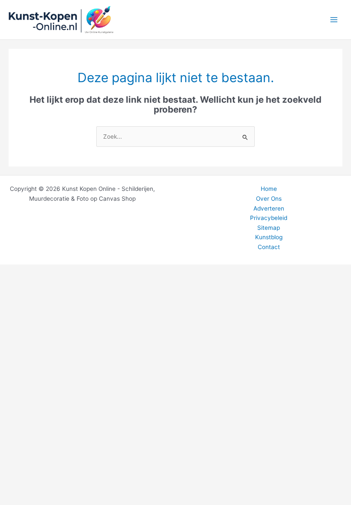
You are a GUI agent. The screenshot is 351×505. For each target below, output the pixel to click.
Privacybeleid (268, 217)
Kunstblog (269, 237)
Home (269, 188)
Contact (269, 247)
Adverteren (268, 208)
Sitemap (268, 227)
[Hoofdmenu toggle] (334, 20)
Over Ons (269, 198)
